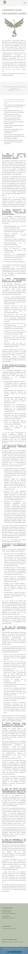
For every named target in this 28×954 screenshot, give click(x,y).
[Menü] (24, 2)
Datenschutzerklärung (16, 952)
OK (8, 952)
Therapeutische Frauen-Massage (12, 69)
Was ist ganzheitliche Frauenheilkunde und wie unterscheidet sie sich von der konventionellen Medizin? (14, 101)
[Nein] (26, 950)
